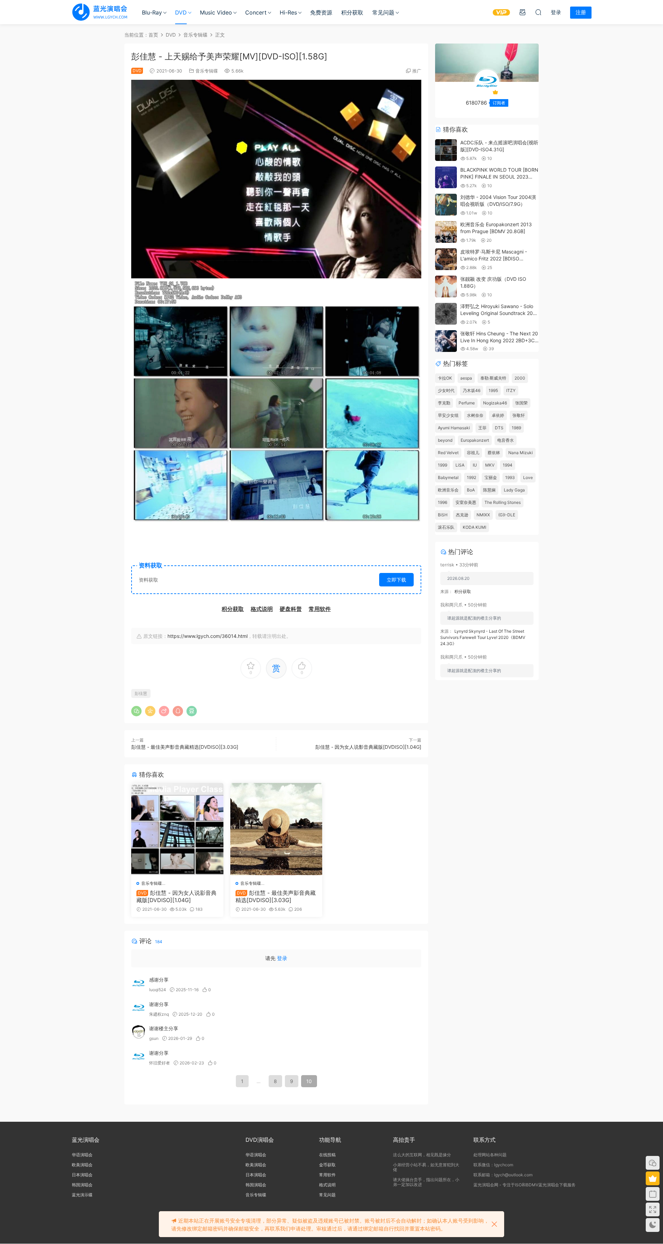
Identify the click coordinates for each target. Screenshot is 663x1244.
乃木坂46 (471, 390)
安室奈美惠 (465, 502)
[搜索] (538, 12)
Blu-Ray (152, 12)
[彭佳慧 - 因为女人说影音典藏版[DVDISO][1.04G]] (177, 829)
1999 (442, 465)
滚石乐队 (446, 527)
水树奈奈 (475, 415)
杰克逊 (462, 514)
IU (475, 465)
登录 (282, 958)
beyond (445, 440)
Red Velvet (448, 452)
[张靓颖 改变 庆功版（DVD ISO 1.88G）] (446, 286)
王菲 (482, 427)
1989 (516, 427)
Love (528, 477)
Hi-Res (288, 12)
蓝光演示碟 (82, 1194)
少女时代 (446, 390)
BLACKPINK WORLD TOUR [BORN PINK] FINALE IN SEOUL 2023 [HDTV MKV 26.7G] (499, 176)
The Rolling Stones (502, 502)
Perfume (467, 402)
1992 (471, 477)
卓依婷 (498, 415)
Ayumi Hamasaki (454, 427)
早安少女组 (448, 415)
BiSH (443, 514)
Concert (256, 12)
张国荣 (521, 402)
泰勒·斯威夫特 (493, 378)
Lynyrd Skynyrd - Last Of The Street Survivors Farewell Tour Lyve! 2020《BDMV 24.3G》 (482, 637)
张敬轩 (518, 415)
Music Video (216, 12)
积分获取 (352, 12)
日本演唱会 (82, 1174)
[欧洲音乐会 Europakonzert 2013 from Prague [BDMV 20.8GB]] (446, 232)
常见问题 (383, 12)
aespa (466, 378)
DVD (181, 12)
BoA (471, 489)
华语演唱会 (82, 1154)
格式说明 (327, 1184)
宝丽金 (490, 477)
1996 (442, 502)
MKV (489, 465)
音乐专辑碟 (206, 71)
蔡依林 (494, 452)
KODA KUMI (474, 527)
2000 (520, 378)
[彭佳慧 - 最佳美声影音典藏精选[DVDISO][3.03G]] (276, 829)
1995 (493, 390)
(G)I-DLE (506, 514)
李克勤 (444, 402)
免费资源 (321, 12)
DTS (499, 427)
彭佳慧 (141, 693)
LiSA (459, 465)
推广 (416, 71)
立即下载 (396, 580)
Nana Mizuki (520, 452)
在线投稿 (327, 1154)
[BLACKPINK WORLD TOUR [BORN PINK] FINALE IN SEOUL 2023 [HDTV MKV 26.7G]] (446, 177)
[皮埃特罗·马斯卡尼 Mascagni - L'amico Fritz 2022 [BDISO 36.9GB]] (446, 259)
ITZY (511, 390)
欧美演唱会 (82, 1164)
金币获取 (327, 1164)
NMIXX (483, 514)
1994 (507, 465)
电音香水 (505, 440)
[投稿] (522, 12)
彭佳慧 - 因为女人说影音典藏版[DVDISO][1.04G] (368, 747)
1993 (510, 477)
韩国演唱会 (82, 1184)
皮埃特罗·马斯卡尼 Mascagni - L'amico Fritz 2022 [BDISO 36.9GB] (493, 258)
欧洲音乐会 (448, 489)
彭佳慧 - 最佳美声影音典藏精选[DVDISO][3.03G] (184, 747)
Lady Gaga (514, 489)
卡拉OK (445, 378)
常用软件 (327, 1174)
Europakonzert (475, 440)
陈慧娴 (489, 489)
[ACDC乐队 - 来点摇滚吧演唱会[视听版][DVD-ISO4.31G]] (446, 150)
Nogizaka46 (495, 402)
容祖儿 (473, 452)
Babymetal (448, 477)
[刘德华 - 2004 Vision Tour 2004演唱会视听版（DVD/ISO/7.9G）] (446, 205)
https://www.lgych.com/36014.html (207, 636)
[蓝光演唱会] (99, 12)
